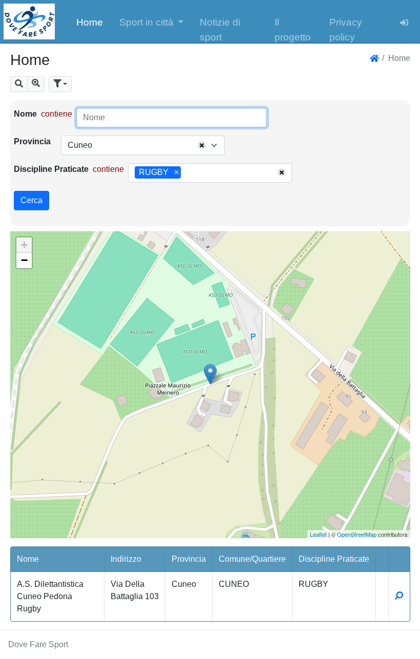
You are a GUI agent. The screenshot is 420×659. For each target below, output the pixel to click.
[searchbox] (187, 173)
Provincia (32, 141)
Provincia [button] (189, 559)
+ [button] (24, 244)
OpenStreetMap (356, 534)
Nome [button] (28, 559)
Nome (25, 113)
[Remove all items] (202, 145)
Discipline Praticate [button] (334, 559)
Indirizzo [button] (126, 559)
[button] (151, 21)
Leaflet (318, 534)
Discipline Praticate (51, 169)
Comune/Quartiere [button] (252, 559)
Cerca (31, 200)
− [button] (24, 260)
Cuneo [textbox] (80, 145)
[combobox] (143, 145)
